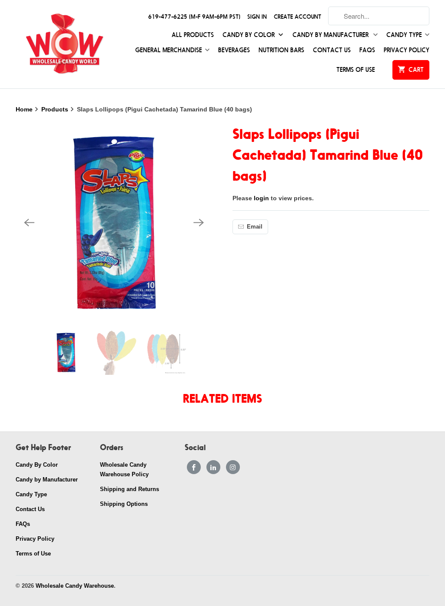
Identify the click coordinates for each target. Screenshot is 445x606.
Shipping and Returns (129, 489)
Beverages (234, 50)
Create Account (297, 16)
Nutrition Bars (281, 50)
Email (254, 226)
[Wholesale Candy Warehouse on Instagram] (233, 467)
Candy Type (404, 35)
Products (55, 109)
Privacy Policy (406, 50)
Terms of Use (355, 70)
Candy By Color (249, 35)
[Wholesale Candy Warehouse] (64, 44)
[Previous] (29, 222)
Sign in (257, 16)
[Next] (199, 222)
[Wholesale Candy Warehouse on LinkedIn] (213, 467)
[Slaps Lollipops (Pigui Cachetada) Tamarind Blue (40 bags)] (114, 222)
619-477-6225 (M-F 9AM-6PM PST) (194, 16)
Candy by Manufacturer (331, 35)
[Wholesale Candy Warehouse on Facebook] (194, 467)
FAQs (367, 50)
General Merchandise (168, 50)
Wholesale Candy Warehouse (75, 585)
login (261, 198)
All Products (193, 35)
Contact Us (332, 50)
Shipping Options (124, 504)
